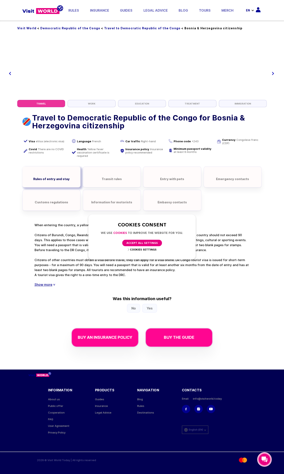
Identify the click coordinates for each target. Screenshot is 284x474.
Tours (205, 10)
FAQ (50, 419)
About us (54, 399)
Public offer (55, 406)
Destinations (145, 412)
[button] (10, 73)
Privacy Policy (56, 432)
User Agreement (58, 426)
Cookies (120, 233)
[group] (41, 103)
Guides (126, 10)
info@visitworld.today (207, 398)
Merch (227, 10)
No (133, 308)
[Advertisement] (142, 69)
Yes (150, 308)
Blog (183, 10)
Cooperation (56, 412)
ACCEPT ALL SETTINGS (142, 243)
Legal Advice (155, 10)
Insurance (99, 10)
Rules (73, 10)
